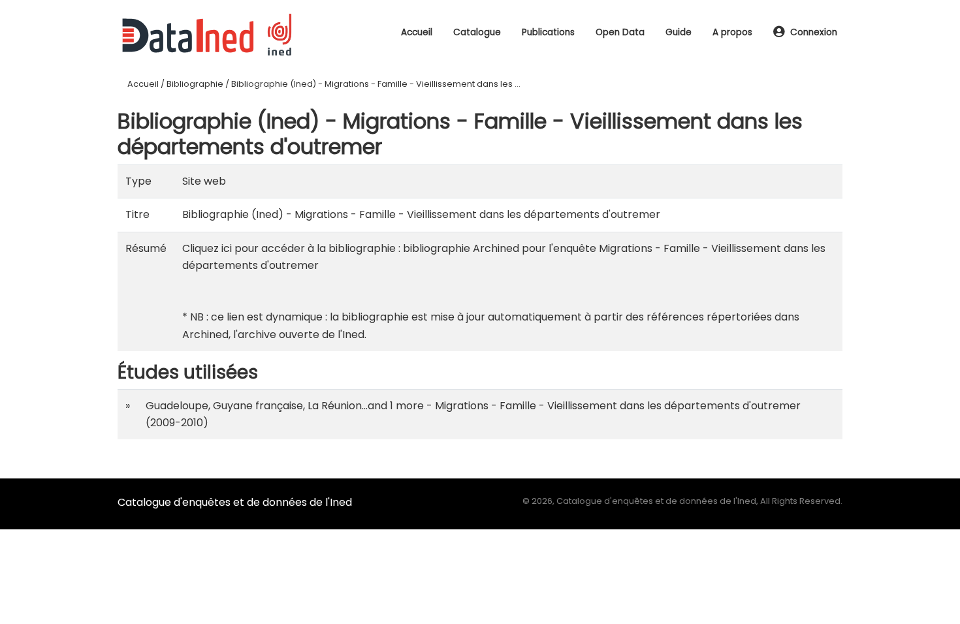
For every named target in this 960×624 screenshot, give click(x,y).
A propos (732, 32)
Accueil (416, 32)
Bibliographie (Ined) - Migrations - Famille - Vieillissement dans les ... (375, 83)
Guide (678, 32)
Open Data (620, 32)
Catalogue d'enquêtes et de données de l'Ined (235, 502)
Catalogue (477, 32)
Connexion (813, 32)
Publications (548, 32)
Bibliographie (195, 83)
